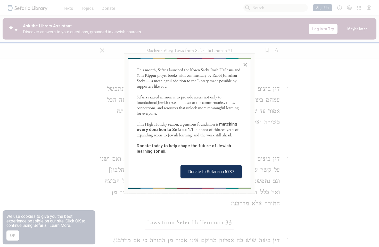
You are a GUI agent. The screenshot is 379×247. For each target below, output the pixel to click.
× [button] (245, 65)
